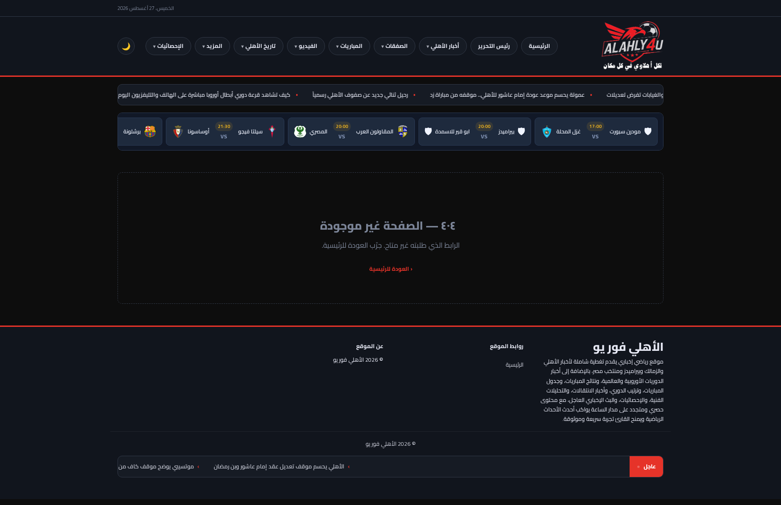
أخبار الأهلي (445, 46)
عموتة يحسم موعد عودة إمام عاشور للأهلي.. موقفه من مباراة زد (512, 94)
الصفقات (397, 46)
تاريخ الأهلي (260, 46)
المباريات (351, 46)
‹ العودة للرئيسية (390, 269)
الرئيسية (539, 46)
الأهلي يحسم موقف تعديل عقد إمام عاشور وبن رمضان (295, 466)
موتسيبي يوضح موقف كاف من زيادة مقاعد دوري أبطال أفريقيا (134, 466)
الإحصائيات (170, 46)
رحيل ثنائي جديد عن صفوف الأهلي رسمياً (365, 94)
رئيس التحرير (494, 46)
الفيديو (308, 46)
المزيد (214, 46)
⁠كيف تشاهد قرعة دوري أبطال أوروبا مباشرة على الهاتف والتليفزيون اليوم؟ (208, 94)
